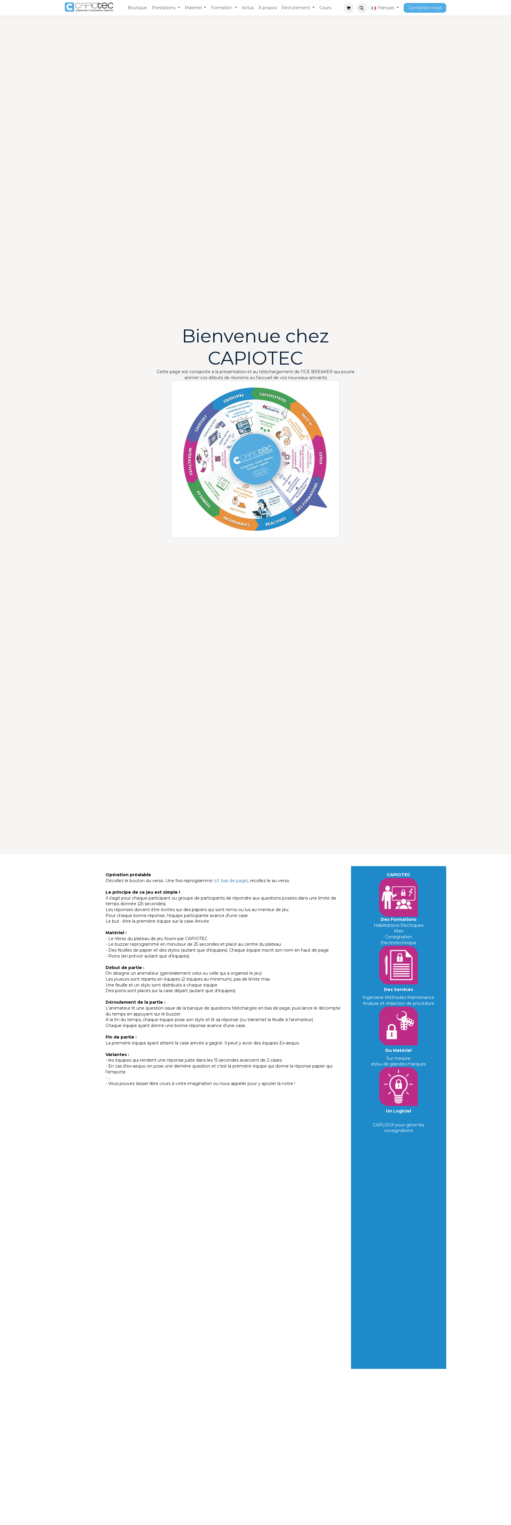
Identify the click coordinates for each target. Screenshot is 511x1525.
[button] (361, 8)
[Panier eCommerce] (348, 8)
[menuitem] (137, 8)
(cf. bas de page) (231, 880)
